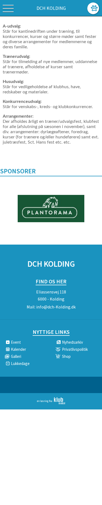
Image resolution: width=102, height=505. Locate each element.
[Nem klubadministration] (51, 403)
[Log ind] (93, 8)
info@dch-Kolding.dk (56, 307)
